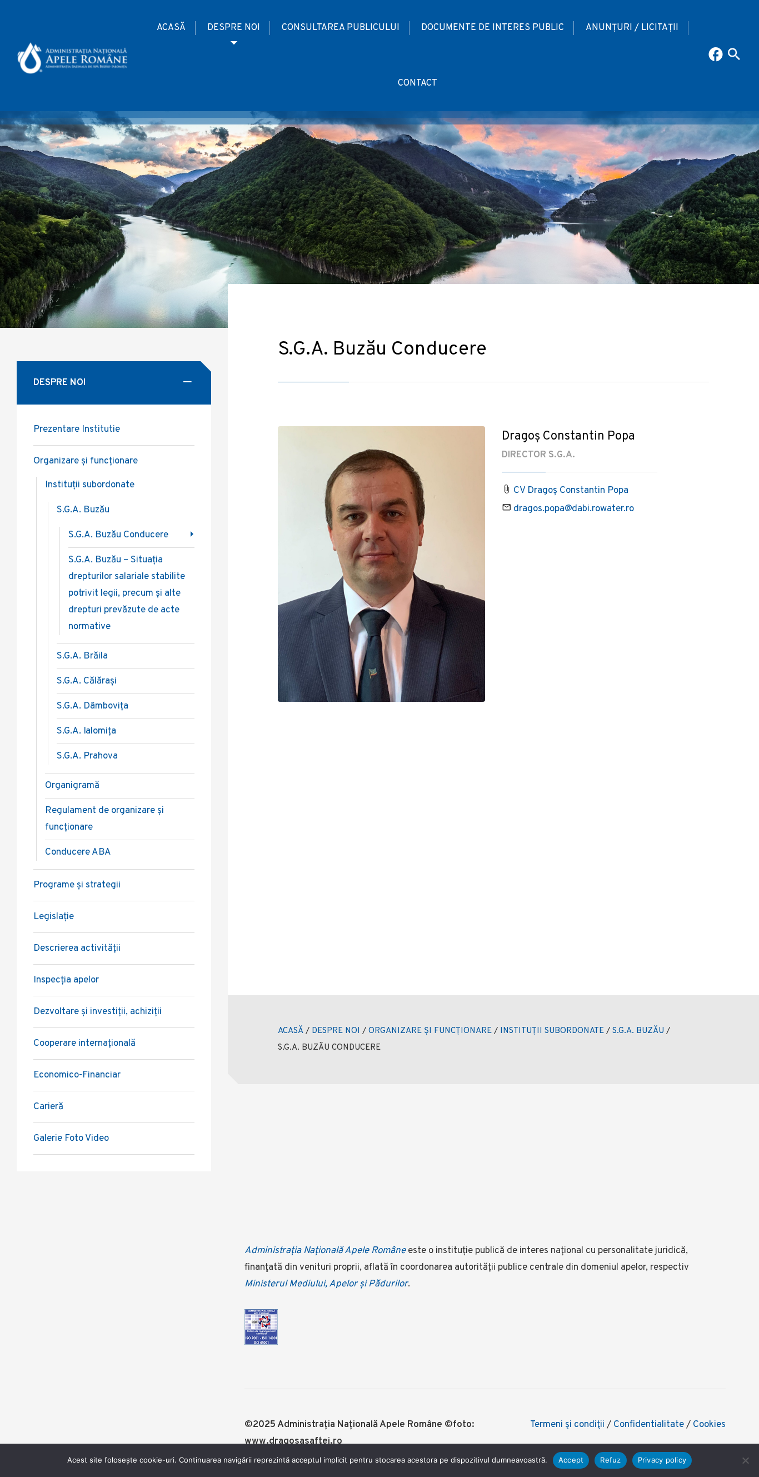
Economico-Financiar (77, 1075)
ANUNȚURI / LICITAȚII (632, 27)
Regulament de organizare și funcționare (104, 819)
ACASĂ (171, 27)
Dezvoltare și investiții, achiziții (97, 1012)
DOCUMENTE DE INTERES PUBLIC (492, 27)
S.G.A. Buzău (83, 510)
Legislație (53, 917)
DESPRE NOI (233, 27)
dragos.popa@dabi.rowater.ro (573, 509)
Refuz (610, 1459)
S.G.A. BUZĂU (638, 1031)
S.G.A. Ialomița (86, 731)
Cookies (709, 1425)
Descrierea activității (77, 948)
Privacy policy (662, 1459)
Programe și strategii (77, 885)
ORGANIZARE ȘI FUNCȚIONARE (430, 1031)
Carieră (48, 1107)
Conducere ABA (78, 852)
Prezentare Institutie (76, 429)
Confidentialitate (648, 1425)
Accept (571, 1459)
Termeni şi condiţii (567, 1425)
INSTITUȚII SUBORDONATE (552, 1031)
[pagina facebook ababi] (716, 56)
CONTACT (417, 83)
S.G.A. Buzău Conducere (118, 535)
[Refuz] (745, 1460)
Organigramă (72, 786)
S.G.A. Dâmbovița (92, 706)
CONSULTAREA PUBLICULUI (341, 27)
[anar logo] (72, 55)
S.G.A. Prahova (87, 756)
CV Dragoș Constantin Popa (570, 491)
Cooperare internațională (84, 1043)
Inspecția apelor (66, 980)
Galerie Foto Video (71, 1138)
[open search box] (734, 56)
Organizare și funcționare (85, 461)
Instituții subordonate (89, 485)
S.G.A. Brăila (82, 656)
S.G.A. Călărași (87, 681)
